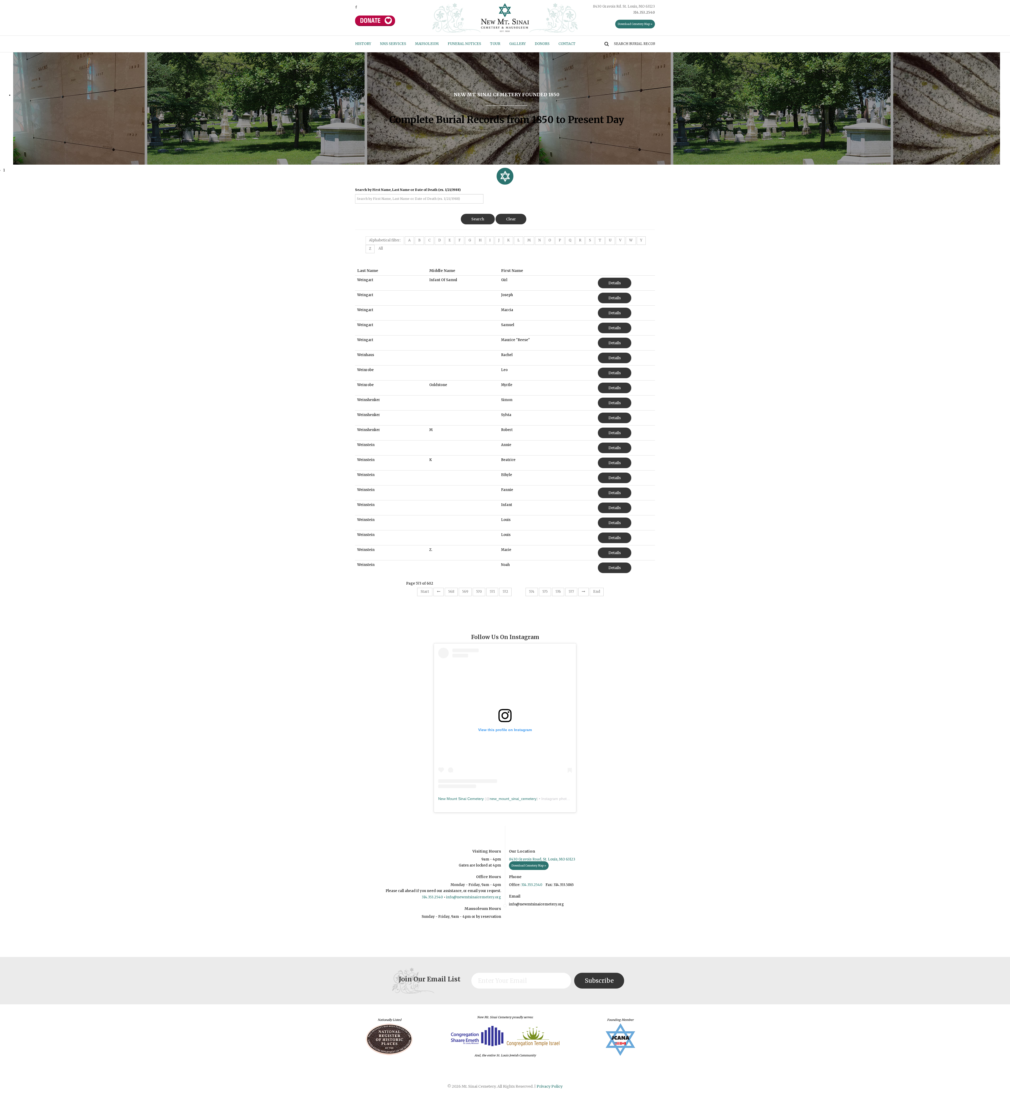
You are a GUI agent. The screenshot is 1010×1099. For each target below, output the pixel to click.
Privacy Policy (550, 1086)
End (596, 591)
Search (477, 219)
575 (545, 591)
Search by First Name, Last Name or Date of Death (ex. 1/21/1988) (408, 190)
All (380, 248)
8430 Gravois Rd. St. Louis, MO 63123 (624, 6)
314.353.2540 (432, 897)
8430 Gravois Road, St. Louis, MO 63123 (542, 859)
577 (571, 591)
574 (531, 591)
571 (492, 591)
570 (479, 591)
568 (451, 591)
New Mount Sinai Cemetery (461, 799)
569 (465, 591)
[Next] (583, 592)
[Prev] (438, 592)
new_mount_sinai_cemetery (513, 799)
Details (614, 283)
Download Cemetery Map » (635, 24)
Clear (511, 219)
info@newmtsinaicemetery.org (473, 897)
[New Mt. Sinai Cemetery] (505, 17)
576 (558, 591)
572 (505, 591)
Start (425, 591)
